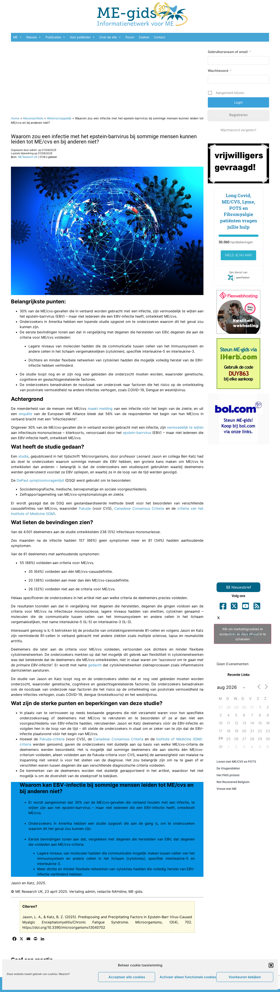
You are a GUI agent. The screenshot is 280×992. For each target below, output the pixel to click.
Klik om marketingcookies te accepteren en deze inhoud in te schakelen (242, 634)
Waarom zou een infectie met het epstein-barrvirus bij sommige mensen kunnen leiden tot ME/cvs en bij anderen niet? (104, 139)
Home (15, 118)
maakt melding (100, 408)
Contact (159, 37)
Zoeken (144, 37)
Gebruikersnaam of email (229, 52)
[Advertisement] (107, 76)
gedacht (95, 665)
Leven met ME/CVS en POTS (236, 761)
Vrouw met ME (226, 788)
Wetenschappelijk (59, 118)
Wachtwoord (220, 71)
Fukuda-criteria (52, 739)
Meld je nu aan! (238, 255)
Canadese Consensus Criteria (139, 508)
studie (23, 456)
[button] (271, 965)
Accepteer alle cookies (126, 977)
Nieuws (31, 37)
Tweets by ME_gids (242, 634)
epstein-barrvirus (137, 432)
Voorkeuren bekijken (245, 977)
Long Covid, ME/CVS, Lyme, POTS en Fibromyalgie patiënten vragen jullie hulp (238, 211)
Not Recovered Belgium (233, 782)
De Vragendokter (228, 768)
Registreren (238, 115)
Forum (130, 37)
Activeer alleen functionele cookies (187, 977)
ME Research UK (27, 157)
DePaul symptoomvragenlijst (40, 480)
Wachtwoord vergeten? (238, 130)
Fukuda (85, 508)
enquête (25, 414)
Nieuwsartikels (33, 118)
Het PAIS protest (228, 775)
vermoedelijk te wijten (185, 427)
